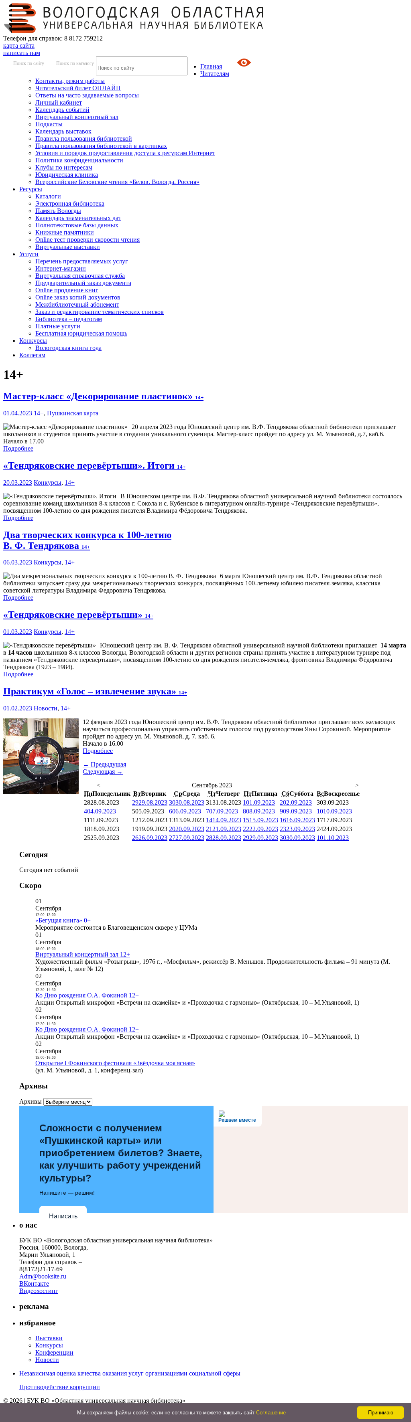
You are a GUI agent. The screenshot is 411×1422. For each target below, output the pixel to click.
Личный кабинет (58, 102)
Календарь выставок (63, 131)
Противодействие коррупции (59, 1387)
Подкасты (49, 124)
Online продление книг (66, 290)
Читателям (214, 73)
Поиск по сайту (28, 63)
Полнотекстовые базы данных (76, 225)
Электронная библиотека (69, 203)
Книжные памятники (64, 232)
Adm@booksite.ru (42, 1276)
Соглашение (271, 1413)
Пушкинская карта (72, 413)
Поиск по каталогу (75, 63)
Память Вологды (58, 210)
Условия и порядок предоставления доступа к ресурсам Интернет (125, 153)
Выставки (49, 1338)
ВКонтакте (34, 1283)
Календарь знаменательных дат (78, 217)
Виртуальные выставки (67, 246)
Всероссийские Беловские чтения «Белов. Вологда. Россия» (117, 181)
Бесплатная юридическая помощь (81, 333)
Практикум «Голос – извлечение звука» (95, 691)
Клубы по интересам (63, 167)
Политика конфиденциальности (79, 160)
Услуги (29, 254)
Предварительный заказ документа (83, 282)
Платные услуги (57, 326)
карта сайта (19, 45)
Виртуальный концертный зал (76, 116)
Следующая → (103, 771)
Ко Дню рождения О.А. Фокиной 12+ (87, 995)
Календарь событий (62, 109)
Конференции (54, 1352)
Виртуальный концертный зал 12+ (82, 954)
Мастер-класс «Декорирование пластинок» (103, 396)
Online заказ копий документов (77, 297)
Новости (45, 708)
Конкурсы (33, 340)
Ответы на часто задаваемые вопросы (87, 95)
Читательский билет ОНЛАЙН (78, 88)
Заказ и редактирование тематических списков (99, 311)
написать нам (21, 52)
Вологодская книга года (68, 347)
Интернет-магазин (60, 268)
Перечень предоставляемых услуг (81, 261)
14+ (39, 413)
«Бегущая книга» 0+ (63, 920)
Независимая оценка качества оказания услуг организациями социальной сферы (129, 1373)
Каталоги (48, 196)
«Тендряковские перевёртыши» (78, 614)
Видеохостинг (38, 1290)
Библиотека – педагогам (68, 319)
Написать (63, 1216)
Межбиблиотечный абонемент (77, 304)
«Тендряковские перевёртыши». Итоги (94, 465)
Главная (211, 66)
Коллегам (32, 355)
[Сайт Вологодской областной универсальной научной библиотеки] (134, 31)
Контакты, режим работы (70, 80)
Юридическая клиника (66, 174)
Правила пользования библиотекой (83, 138)
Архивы (30, 1101)
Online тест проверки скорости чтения (87, 239)
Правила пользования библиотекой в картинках (101, 145)
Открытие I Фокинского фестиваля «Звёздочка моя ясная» (115, 1063)
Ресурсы (30, 189)
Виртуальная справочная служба (80, 275)
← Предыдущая (104, 764)
